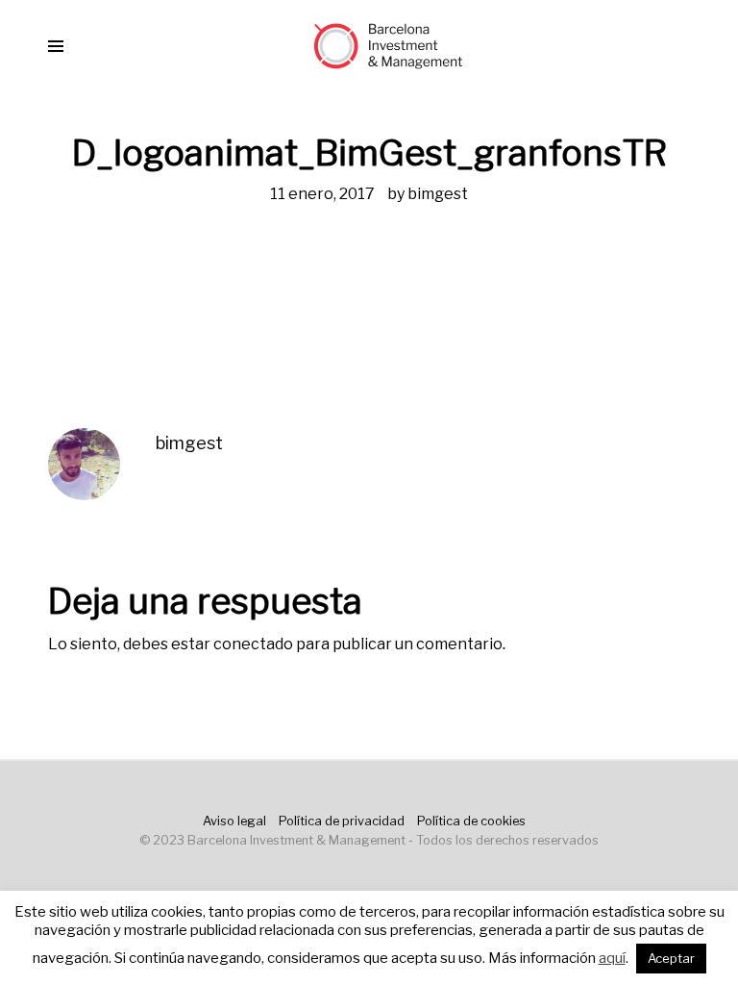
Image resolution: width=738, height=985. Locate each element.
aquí (612, 958)
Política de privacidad (342, 821)
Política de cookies (471, 821)
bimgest (437, 194)
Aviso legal (234, 821)
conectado (253, 644)
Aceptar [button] (671, 958)
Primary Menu (56, 46)
